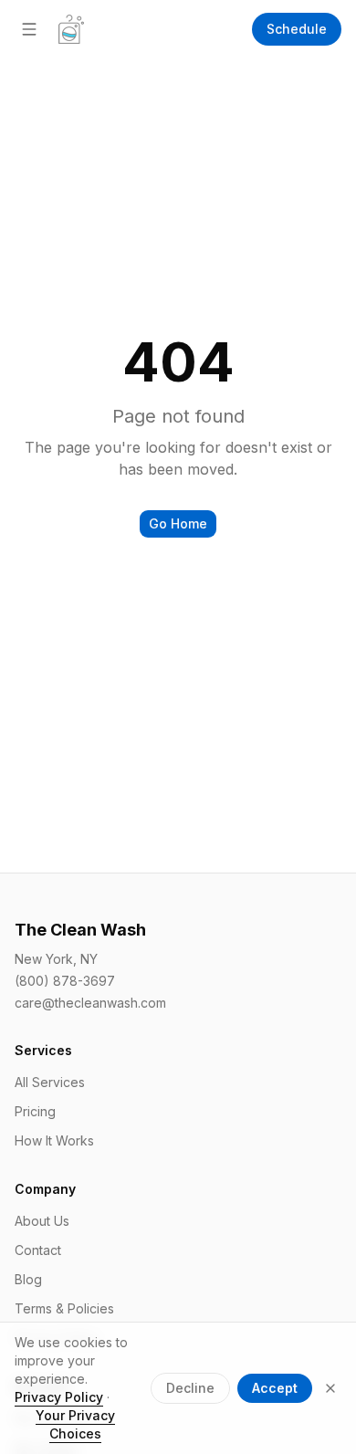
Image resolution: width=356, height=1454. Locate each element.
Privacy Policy (59, 1397)
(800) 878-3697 (65, 981)
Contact (38, 1250)
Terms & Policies (64, 1308)
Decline (190, 1388)
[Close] (330, 1388)
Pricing (35, 1111)
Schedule (297, 29)
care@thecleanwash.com (90, 1002)
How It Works (54, 1140)
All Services (50, 1082)
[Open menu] (29, 29)
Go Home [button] (178, 523)
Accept (275, 1388)
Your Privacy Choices (75, 1424)
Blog (28, 1279)
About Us (42, 1221)
